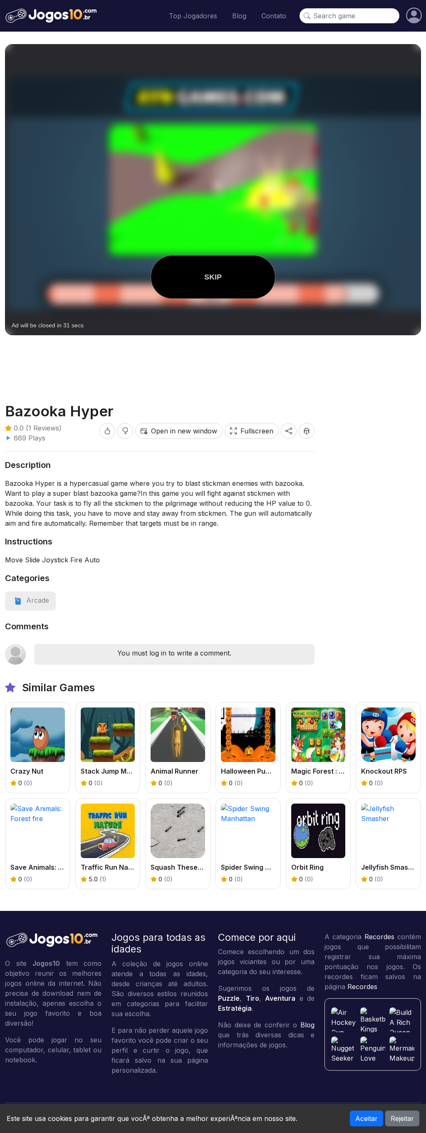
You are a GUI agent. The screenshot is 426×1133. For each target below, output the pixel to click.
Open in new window (184, 431)
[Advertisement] (213, 362)
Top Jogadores (193, 16)
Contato (273, 16)
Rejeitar (402, 1118)
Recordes (379, 937)
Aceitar (366, 1118)
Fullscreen (256, 431)
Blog (239, 16)
